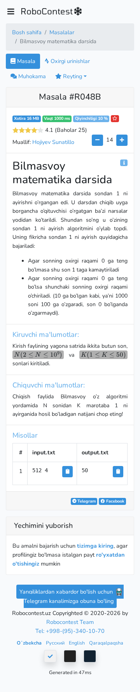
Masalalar (61, 32)
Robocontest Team (70, 622)
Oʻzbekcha (30, 642)
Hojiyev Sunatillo (53, 142)
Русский (56, 642)
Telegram (86, 501)
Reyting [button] (71, 76)
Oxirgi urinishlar (69, 61)
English (77, 642)
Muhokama (31, 76)
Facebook (114, 501)
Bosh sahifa (27, 32)
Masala (25, 61)
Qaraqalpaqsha (106, 642)
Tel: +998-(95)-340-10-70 (70, 631)
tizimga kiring (95, 546)
